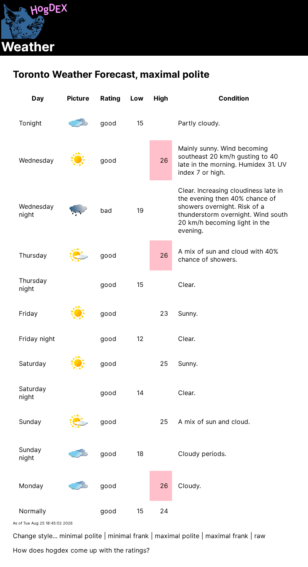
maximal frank (226, 536)
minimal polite (80, 536)
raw (259, 536)
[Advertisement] (213, 27)
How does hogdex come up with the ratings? (81, 550)
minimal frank (128, 536)
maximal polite (177, 536)
